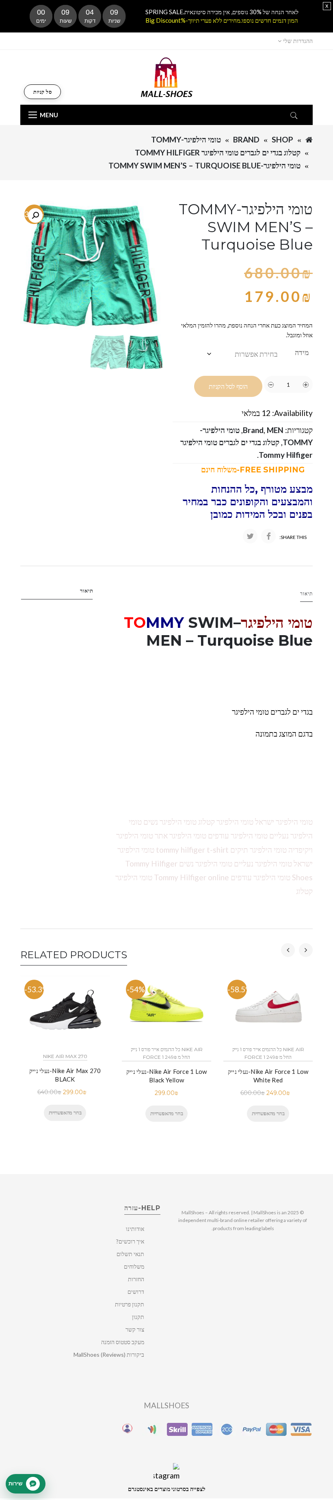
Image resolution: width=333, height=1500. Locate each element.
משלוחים (134, 1266)
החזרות (136, 1279)
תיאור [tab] (86, 590)
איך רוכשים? (130, 1241)
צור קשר (134, 1329)
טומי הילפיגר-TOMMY (186, 139)
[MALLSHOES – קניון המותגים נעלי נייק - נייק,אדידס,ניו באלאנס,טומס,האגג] (166, 76)
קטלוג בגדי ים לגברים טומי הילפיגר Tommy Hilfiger (218, 152)
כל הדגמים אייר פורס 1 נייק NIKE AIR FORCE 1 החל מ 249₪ (167, 1053)
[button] (35, 215)
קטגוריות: (299, 430)
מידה (302, 352)
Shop (282, 139)
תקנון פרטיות (129, 1304)
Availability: (292, 413)
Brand (246, 139)
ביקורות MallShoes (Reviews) (109, 1354)
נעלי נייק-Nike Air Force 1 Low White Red (268, 1076)
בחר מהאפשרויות (65, 1112)
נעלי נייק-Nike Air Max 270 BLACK (65, 1075)
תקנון (138, 1316)
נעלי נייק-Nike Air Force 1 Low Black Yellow (166, 1076)
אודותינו (135, 1228)
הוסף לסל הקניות (228, 386)
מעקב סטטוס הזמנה (122, 1341)
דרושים (136, 1291)
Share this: (293, 537)
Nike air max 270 (65, 1056)
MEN (275, 430)
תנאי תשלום (130, 1253)
